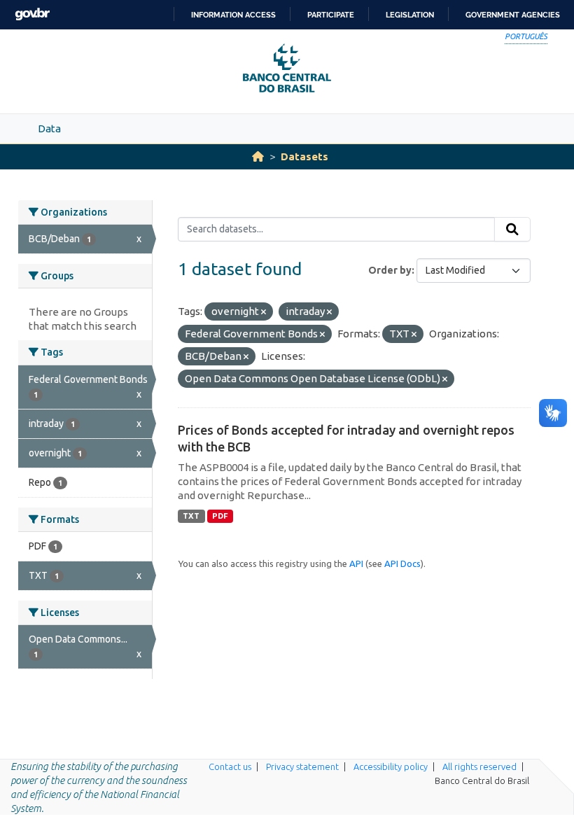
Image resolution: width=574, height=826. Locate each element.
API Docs (402, 563)
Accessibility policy (391, 766)
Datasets (304, 156)
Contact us (230, 766)
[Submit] (512, 229)
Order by (390, 270)
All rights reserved (479, 766)
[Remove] (263, 312)
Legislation (410, 15)
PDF (220, 516)
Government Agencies (512, 15)
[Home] (258, 156)
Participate (330, 15)
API (356, 563)
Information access (233, 15)
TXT (191, 516)
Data (49, 128)
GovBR (32, 14)
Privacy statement (302, 766)
